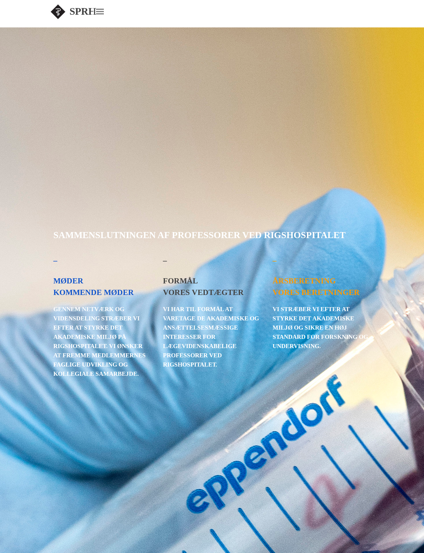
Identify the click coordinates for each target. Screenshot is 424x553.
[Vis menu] (100, 11)
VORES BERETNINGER (316, 292)
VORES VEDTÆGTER (203, 292)
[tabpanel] (102, 315)
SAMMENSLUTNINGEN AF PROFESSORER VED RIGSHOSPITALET (199, 235)
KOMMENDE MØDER (93, 292)
